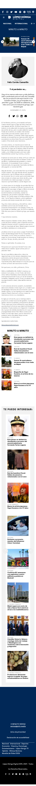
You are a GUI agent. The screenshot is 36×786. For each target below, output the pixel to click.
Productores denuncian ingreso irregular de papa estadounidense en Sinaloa (17, 676)
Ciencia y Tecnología (19, 746)
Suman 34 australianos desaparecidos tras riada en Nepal (27, 42)
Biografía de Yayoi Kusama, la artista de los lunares (23, 374)
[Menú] (3, 17)
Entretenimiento (12, 504)
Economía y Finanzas (14, 604)
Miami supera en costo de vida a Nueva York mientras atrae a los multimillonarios (17, 608)
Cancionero (18, 80)
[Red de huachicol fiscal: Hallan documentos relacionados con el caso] (18, 460)
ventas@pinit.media (18, 726)
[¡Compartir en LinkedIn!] (21, 116)
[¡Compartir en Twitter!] (13, 116)
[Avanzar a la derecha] (34, 23)
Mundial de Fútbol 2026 (11, 753)
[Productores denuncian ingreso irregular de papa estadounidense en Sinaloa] (18, 661)
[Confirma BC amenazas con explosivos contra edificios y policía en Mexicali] (18, 559)
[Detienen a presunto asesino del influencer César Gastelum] (18, 526)
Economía (6, 746)
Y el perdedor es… (18, 89)
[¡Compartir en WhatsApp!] (17, 116)
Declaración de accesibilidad (18, 738)
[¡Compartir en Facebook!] (9, 116)
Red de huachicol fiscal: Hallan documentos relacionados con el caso (23, 351)
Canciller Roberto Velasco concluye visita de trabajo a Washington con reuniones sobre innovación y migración (17, 642)
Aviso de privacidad (18, 732)
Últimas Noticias (15, 751)
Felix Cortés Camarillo (18, 82)
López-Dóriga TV (22, 748)
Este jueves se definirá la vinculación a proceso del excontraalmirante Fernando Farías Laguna (24, 340)
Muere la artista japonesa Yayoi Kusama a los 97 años (24, 385)
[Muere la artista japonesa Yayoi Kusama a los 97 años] (18, 493)
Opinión (5, 751)
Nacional (7, 23)
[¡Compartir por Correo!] (25, 116)
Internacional (21, 23)
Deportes (25, 744)
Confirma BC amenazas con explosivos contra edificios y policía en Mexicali (16, 575)
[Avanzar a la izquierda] (2, 41)
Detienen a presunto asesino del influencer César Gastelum (15, 541)
